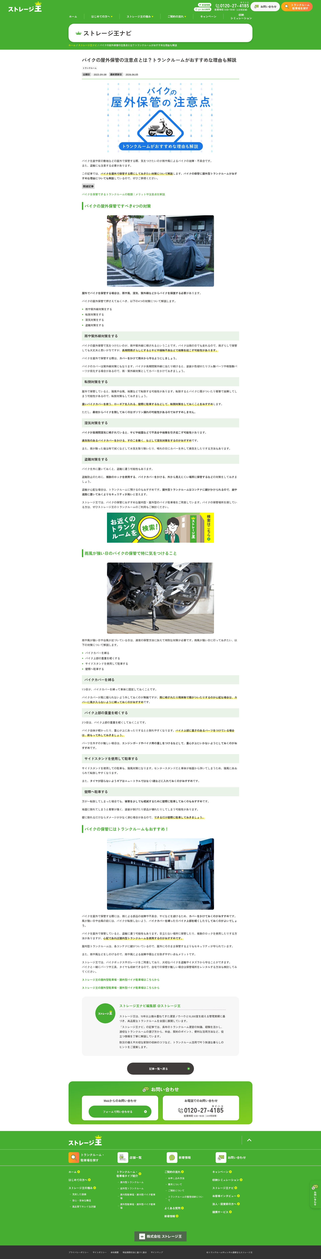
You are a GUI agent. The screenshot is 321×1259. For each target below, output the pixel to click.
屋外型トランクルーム (132, 1188)
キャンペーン (208, 16)
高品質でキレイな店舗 (84, 1206)
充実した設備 (79, 1194)
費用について (175, 1184)
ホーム (73, 16)
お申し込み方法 (176, 1178)
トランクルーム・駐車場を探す (93, 1157)
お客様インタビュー (224, 1196)
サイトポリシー (100, 1252)
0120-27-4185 (204, 1109)
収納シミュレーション (241, 16)
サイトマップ (157, 1252)
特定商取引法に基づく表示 (135, 1252)
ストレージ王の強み (139, 16)
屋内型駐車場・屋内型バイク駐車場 (137, 1196)
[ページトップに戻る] (249, 1141)
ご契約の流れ (176, 16)
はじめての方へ (100, 16)
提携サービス (220, 1212)
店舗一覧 (136, 1157)
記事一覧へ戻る (158, 1069)
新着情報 (185, 1157)
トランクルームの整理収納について (185, 1198)
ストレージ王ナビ (87, 45)
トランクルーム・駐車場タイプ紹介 (127, 1174)
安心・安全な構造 (81, 1200)
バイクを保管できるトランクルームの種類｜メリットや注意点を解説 (123, 194)
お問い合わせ (268, 7)
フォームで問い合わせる (117, 1112)
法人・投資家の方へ (224, 1204)
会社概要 (115, 1252)
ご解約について (176, 1190)
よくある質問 (172, 1208)
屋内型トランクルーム (132, 1182)
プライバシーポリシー (79, 1252)
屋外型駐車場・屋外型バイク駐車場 (137, 1206)
